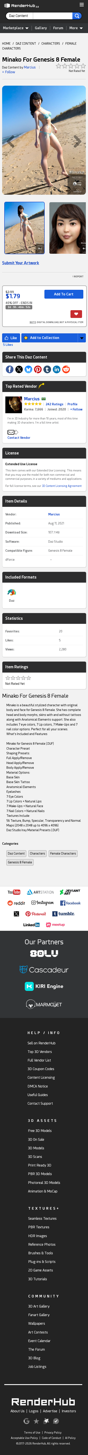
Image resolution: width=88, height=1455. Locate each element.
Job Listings (37, 1367)
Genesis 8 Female (60, 550)
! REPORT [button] (78, 276)
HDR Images (37, 1236)
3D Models (36, 1148)
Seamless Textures (42, 1219)
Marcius (30, 67)
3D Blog (34, 1358)
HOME (6, 43)
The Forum (36, 1349)
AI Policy (70, 1438)
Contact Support (40, 1103)
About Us (17, 1411)
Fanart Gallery (39, 1315)
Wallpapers (36, 1323)
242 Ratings (54, 404)
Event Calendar (39, 1341)
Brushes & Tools (40, 1253)
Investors (69, 1411)
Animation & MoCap (42, 1191)
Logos (33, 1411)
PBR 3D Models (40, 1174)
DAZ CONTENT (26, 43)
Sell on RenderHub (42, 1043)
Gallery (41, 28)
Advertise (50, 1411)
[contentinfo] (21, 15)
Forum (58, 28)
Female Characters (63, 853)
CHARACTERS (50, 43)
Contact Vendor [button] (18, 437)
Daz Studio (55, 541)
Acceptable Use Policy (24, 1438)
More (73, 28)
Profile (72, 404)
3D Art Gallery (39, 1306)
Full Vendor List (39, 1060)
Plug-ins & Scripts (42, 1262)
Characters (37, 853)
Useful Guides (38, 1095)
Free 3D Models (40, 1131)
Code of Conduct (51, 1438)
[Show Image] (24, 228)
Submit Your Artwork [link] (20, 263)
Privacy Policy (53, 1432)
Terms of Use (32, 1432)
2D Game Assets (40, 1270)
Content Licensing (41, 1077)
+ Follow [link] (76, 409)
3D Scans (35, 1157)
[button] (82, 5)
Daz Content (16, 853)
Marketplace (13, 28)
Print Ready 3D (39, 1165)
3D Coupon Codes (41, 1069)
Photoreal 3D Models (44, 1183)
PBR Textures (38, 1227)
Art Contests (38, 1332)
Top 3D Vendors (40, 1052)
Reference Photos (42, 1244)
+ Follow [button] (8, 72)
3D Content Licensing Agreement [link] (62, 486)
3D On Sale (36, 1140)
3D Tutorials (37, 1279)
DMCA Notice (38, 1086)
